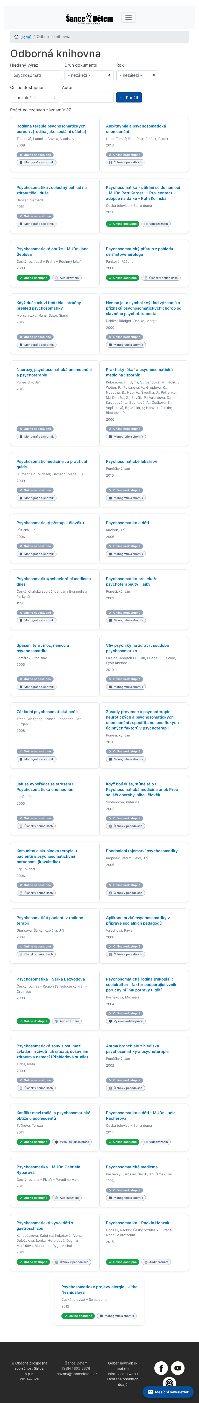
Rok (120, 65)
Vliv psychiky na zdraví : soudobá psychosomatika (137, 648)
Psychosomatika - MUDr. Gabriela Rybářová (48, 1169)
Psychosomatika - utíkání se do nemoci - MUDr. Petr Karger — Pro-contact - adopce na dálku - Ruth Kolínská (143, 193)
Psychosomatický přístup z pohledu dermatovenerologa (139, 251)
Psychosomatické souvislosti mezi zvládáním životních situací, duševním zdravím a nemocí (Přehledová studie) (52, 1051)
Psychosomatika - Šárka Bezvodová (51, 979)
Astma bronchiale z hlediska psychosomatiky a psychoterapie (137, 1048)
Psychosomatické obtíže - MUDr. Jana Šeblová (53, 251)
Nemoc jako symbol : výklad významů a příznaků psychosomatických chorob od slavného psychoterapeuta (143, 308)
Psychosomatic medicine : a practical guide (52, 464)
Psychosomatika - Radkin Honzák (137, 1222)
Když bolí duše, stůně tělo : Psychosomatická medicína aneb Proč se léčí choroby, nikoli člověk (142, 789)
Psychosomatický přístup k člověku (50, 522)
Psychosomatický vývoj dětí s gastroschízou (45, 1225)
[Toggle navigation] (128, 17)
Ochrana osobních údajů (122, 1381)
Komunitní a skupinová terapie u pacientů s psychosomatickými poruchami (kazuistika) (47, 856)
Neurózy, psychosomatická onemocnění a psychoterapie (54, 372)
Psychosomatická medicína (132, 1166)
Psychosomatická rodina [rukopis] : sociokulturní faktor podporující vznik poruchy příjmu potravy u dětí (141, 984)
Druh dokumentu (81, 65)
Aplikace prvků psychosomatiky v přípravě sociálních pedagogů (138, 920)
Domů (25, 37)
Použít (132, 97)
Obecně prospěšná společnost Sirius (31, 1365)
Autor (67, 87)
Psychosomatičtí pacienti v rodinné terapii (50, 920)
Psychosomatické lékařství (131, 461)
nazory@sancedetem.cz (77, 1373)
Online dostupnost (28, 87)
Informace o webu (123, 1373)
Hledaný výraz (24, 65)
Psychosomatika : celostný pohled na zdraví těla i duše (52, 190)
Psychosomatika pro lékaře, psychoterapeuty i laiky (132, 581)
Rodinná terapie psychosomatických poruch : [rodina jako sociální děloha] (51, 129)
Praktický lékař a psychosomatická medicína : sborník (139, 372)
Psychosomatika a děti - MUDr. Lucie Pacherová (141, 1115)
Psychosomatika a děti (127, 522)
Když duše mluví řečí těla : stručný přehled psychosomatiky (49, 305)
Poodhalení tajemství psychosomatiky (142, 850)
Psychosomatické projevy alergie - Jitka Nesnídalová (99, 1289)
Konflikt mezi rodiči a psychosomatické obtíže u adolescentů (53, 1115)
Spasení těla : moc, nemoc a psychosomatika (43, 648)
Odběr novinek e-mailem (122, 1365)
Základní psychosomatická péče (47, 711)
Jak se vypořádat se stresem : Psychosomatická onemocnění (45, 786)
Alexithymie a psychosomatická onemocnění (136, 129)
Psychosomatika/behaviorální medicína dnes (54, 581)
